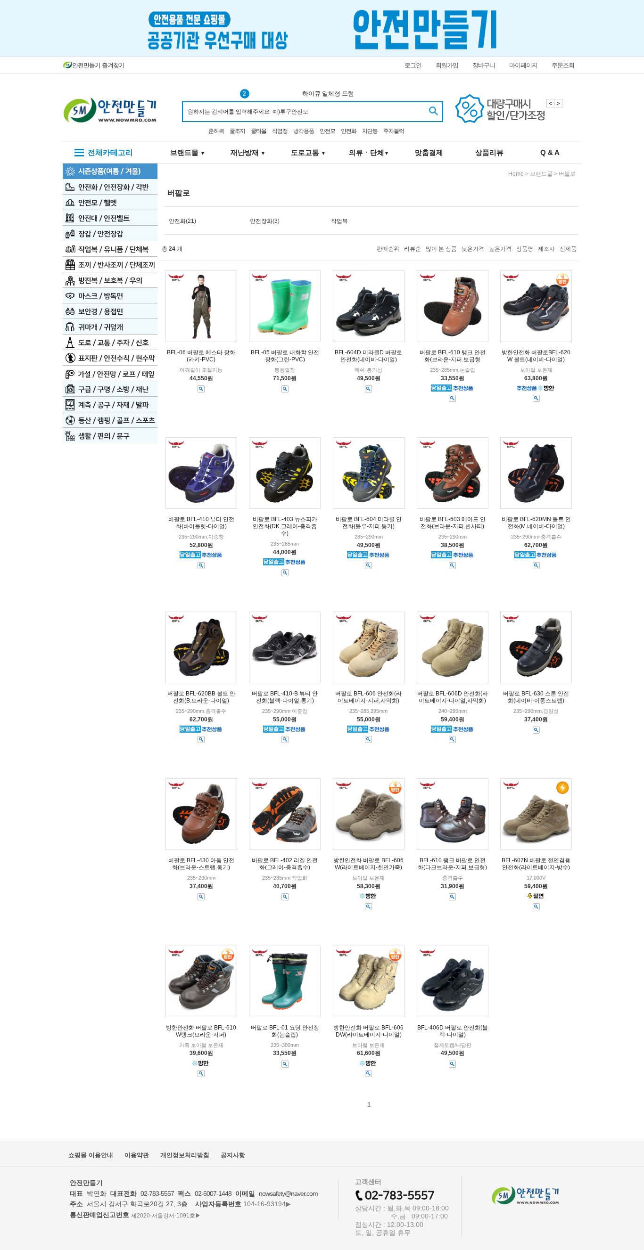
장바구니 (483, 65)
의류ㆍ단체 (369, 152)
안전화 (348, 131)
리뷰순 (412, 248)
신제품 (568, 248)
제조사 (546, 248)
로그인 (413, 65)
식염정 (280, 131)
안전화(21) (182, 221)
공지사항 (233, 1155)
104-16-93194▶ (267, 1204)
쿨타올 (258, 131)
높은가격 (500, 248)
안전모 (327, 131)
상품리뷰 (489, 152)
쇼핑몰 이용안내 (90, 1155)
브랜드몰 (187, 152)
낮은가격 (473, 248)
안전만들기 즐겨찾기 (98, 65)
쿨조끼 (237, 131)
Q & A (550, 152)
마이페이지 (523, 65)
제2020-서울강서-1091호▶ (166, 1215)
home (516, 174)
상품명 (524, 248)
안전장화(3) (265, 221)
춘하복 (216, 131)
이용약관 (136, 1155)
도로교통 (308, 152)
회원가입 (447, 65)
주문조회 (563, 65)
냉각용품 (303, 131)
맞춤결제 (429, 152)
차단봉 (370, 131)
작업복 (339, 221)
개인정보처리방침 (184, 1155)
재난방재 (248, 152)
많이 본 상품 (441, 248)
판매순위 (388, 248)
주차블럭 (393, 131)
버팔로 (567, 174)
